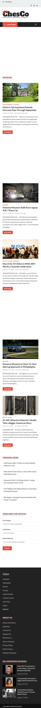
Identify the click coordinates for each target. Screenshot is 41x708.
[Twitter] (34, 5)
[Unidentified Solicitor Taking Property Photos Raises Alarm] (9, 690)
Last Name (6, 529)
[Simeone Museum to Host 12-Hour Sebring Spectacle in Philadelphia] (20, 350)
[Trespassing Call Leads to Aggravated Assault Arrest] (9, 679)
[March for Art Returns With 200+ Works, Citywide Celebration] (20, 249)
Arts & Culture (7, 261)
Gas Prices (6, 602)
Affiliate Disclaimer (10, 653)
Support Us (7, 634)
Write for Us (7, 638)
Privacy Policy (8, 645)
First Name (7, 520)
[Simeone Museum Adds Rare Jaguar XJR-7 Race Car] (20, 193)
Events (5, 587)
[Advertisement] (20, 51)
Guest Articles (8, 594)
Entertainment (7, 104)
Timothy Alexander (22, 113)
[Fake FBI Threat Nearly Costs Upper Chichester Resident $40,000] (9, 666)
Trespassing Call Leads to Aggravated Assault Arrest (27, 679)
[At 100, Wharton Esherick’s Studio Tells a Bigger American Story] (20, 406)
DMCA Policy (8, 649)
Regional (16, 104)
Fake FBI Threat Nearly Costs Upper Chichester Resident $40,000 (26, 668)
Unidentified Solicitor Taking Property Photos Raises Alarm (26, 692)
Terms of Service (8, 642)
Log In (5, 605)
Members (6, 579)
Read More (7, 131)
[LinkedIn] (37, 5)
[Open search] (35, 24)
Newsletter (7, 583)
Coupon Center (8, 598)
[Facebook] (31, 5)
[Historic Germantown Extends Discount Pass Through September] (20, 93)
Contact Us (7, 630)
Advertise (6, 626)
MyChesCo (18, 706)
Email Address (8, 538)
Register (6, 609)
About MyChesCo (9, 623)
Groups (5, 590)
